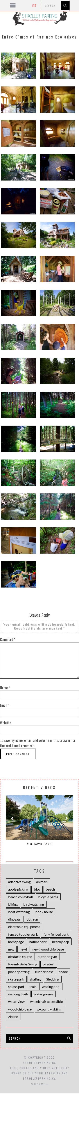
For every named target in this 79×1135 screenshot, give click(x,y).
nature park (38, 942)
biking (13, 904)
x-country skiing (49, 1009)
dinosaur (14, 919)
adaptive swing (19, 882)
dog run (32, 919)
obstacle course (20, 956)
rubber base (44, 972)
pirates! (48, 964)
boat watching (19, 912)
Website (5, 722)
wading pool (51, 986)
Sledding (52, 979)
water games (43, 994)
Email (4, 705)
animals (42, 882)
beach (50, 889)
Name (5, 687)
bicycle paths (48, 897)
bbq (37, 889)
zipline (13, 1016)
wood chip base (20, 1009)
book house (44, 912)
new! (23, 949)
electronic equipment (24, 926)
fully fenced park (56, 934)
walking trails (18, 994)
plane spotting (19, 972)
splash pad (16, 986)
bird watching (33, 904)
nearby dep (60, 942)
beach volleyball (20, 897)
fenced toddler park (23, 934)
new (11, 949)
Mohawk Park (39, 844)
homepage (16, 942)
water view (16, 1001)
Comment (7, 639)
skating (35, 979)
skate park (16, 979)
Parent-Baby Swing (22, 964)
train (32, 986)
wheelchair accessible (46, 1001)
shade (63, 972)
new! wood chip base (48, 949)
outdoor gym (47, 956)
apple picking (18, 889)
